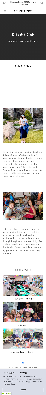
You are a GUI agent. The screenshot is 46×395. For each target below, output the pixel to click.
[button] (3, 10)
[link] (23, 10)
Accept (23, 390)
